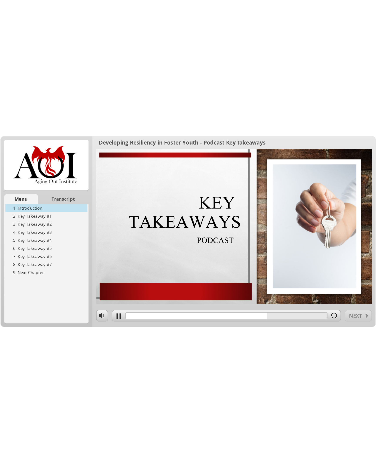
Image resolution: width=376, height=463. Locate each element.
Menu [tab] (21, 199)
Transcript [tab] (63, 199)
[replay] (334, 317)
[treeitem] (46, 208)
